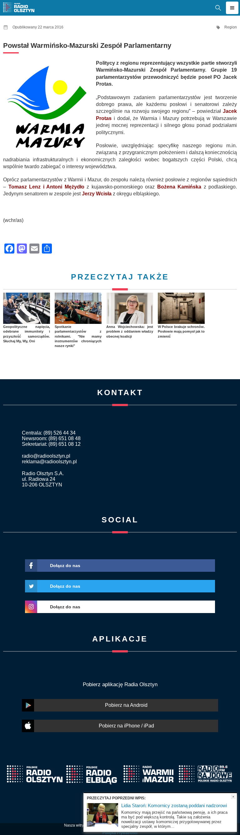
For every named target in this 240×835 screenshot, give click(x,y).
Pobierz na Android (126, 705)
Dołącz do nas (65, 565)
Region (230, 27)
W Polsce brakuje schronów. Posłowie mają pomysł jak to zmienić (181, 331)
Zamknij (233, 797)
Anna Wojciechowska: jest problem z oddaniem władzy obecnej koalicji (129, 331)
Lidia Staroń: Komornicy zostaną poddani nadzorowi (174, 805)
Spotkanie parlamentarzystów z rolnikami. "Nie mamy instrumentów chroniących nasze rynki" (78, 336)
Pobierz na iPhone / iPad (126, 725)
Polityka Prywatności (120, 833)
